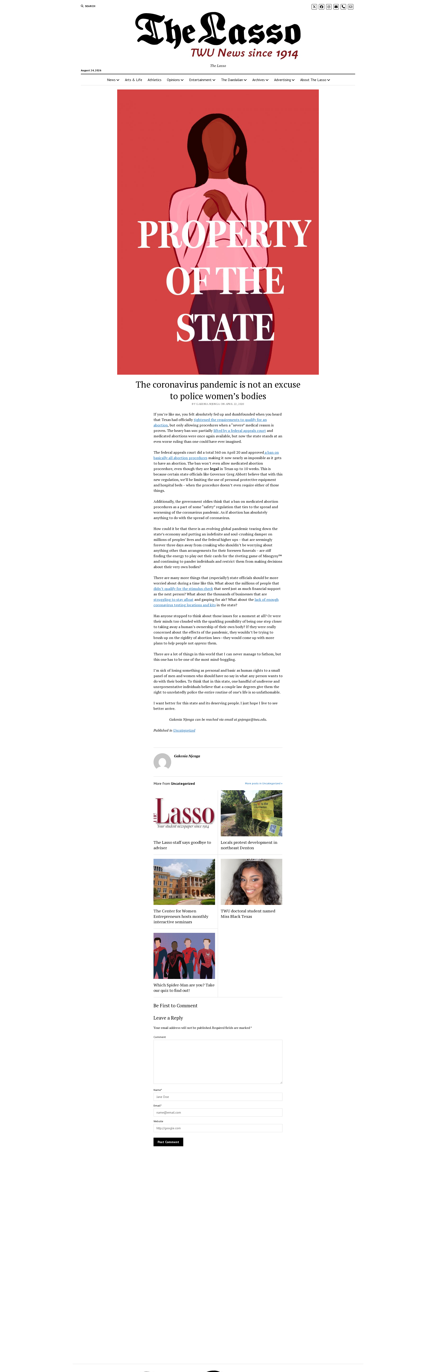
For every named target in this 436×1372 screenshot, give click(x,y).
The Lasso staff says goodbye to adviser (182, 845)
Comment (160, 1037)
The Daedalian (232, 79)
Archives (258, 79)
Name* (158, 1090)
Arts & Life (133, 79)
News (111, 79)
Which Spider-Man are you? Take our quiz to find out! (184, 987)
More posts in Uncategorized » (263, 783)
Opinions (173, 79)
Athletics (154, 79)
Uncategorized (184, 730)
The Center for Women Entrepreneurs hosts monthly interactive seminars (181, 916)
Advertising (282, 79)
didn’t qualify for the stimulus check (183, 588)
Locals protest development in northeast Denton (249, 845)
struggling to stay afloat (173, 599)
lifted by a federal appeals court (239, 430)
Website (158, 1121)
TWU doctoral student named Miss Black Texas (248, 913)
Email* (157, 1105)
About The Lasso (313, 79)
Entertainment (200, 79)
